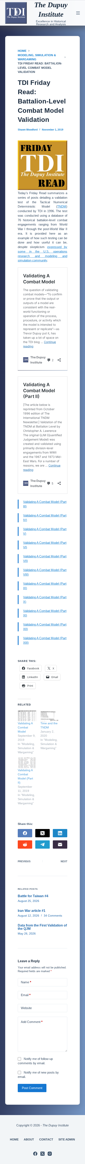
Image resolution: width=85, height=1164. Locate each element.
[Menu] (78, 13)
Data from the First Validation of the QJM (42, 927)
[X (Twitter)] (42, 833)
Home (14, 1139)
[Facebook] (25, 833)
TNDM (61, 206)
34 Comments (53, 915)
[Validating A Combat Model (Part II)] (27, 762)
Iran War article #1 (31, 910)
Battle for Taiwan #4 (33, 896)
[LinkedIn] (60, 833)
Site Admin (66, 1139)
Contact (46, 1139)
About (29, 1139)
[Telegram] (42, 844)
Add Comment (31, 1022)
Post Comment (32, 1088)
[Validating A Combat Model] (27, 715)
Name (26, 982)
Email (26, 995)
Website (26, 1008)
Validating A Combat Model (25, 727)
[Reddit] (25, 844)
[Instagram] (50, 1154)
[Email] (60, 844)
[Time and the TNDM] (49, 715)
